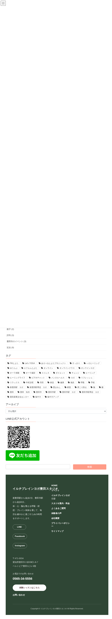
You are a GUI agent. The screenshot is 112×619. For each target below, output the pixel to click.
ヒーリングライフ (17, 378)
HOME (54, 485)
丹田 (42, 382)
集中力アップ (53, 397)
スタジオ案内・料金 (60, 503)
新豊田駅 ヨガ (16, 387)
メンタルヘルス (57, 378)
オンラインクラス (67, 368)
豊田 (12, 392)
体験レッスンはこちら (29, 587)
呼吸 (82, 382)
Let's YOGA (30, 363)
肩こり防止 (82, 387)
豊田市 (39, 392)
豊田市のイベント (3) (16, 341)
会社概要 (55, 518)
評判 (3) (10, 335)
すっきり (76, 363)
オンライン (48, 368)
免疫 (72, 382)
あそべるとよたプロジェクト (53, 363)
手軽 (93, 382)
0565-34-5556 (22, 578)
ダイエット (60, 373)
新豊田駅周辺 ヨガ (38, 387)
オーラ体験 (14, 373)
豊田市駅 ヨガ (68, 392)
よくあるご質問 (58, 508)
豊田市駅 (52, 392)
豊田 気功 (25, 392)
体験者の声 (56, 513)
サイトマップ (57, 531)
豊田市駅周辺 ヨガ (90, 392)
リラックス (14, 382)
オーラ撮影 (30, 373)
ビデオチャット (38, 378)
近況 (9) (10, 347)
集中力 (38, 397)
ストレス (45, 373)
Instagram (20, 545)
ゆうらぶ (14, 368)
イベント (55, 490)
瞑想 (69, 387)
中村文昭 (29, 382)
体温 (52, 382)
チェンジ (75, 373)
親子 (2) (10, 329)
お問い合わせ (19, 595)
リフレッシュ (86, 378)
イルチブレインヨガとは (60, 497)
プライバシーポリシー (60, 524)
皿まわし (57, 387)
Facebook (20, 536)
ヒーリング (90, 373)
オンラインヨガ (87, 368)
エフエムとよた (30, 368)
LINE (19, 527)
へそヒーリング (93, 363)
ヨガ (73, 378)
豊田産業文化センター (19, 397)
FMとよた (14, 363)
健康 (62, 382)
